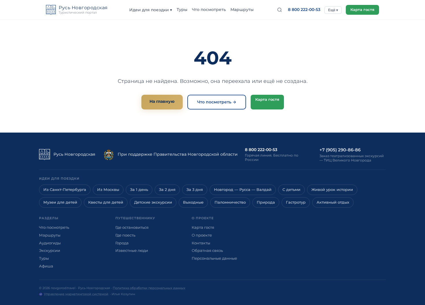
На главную (162, 101)
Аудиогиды (50, 243)
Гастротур (296, 202)
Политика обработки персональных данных (149, 288)
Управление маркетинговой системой (76, 294)
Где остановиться (132, 227)
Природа (266, 202)
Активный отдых (333, 202)
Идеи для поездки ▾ (150, 10)
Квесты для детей (105, 202)
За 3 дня (194, 189)
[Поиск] (279, 9)
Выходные (193, 202)
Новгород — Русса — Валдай (242, 189)
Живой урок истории (332, 189)
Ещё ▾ (333, 10)
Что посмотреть (209, 9)
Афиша (46, 266)
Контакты (201, 243)
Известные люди (131, 250)
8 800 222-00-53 (304, 9)
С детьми (291, 189)
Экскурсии (49, 250)
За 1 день (139, 189)
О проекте (202, 235)
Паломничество (230, 202)
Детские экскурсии (153, 202)
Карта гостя (362, 10)
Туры (182, 9)
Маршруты (242, 9)
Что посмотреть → (216, 102)
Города (122, 243)
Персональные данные (214, 258)
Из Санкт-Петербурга (64, 189)
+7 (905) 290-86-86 (340, 149)
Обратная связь (207, 250)
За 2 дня (167, 189)
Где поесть (125, 235)
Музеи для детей (60, 202)
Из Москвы (108, 189)
